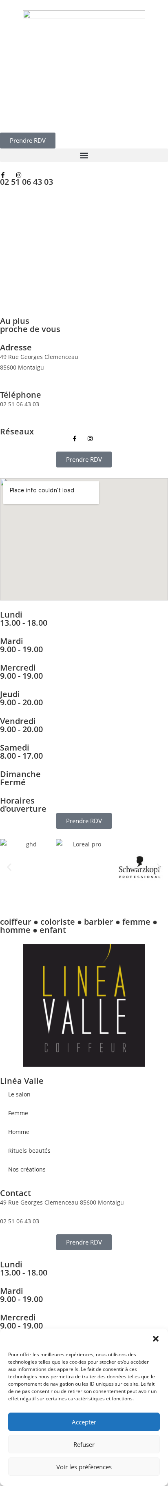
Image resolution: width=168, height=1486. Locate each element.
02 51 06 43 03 (26, 181)
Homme (18, 1132)
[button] (156, 1339)
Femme (18, 1113)
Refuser (84, 1444)
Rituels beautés (29, 1150)
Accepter (84, 1422)
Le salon (19, 1094)
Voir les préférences (84, 1467)
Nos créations (27, 1169)
